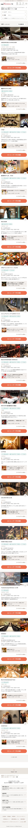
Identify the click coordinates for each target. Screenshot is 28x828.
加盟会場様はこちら (15, 819)
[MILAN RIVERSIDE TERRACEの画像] (14, 351)
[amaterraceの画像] (14, 717)
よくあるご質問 (23, 821)
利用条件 (13, 816)
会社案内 (4, 816)
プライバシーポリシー (21, 816)
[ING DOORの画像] (14, 212)
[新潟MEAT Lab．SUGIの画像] (14, 166)
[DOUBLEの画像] (14, 625)
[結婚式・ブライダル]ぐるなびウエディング (9, 775)
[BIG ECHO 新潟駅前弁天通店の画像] (14, 397)
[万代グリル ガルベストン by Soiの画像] (14, 258)
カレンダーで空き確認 (15, 67)
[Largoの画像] (14, 120)
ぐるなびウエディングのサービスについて (10, 821)
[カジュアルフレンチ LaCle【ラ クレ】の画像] (14, 304)
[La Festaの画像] (14, 443)
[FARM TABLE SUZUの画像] (14, 533)
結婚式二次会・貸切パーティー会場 (8, 776)
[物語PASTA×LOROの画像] (14, 79)
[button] (14, 788)
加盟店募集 (22, 819)
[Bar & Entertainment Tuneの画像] (14, 671)
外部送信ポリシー (6, 819)
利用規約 (9, 816)
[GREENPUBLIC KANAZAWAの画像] (14, 33)
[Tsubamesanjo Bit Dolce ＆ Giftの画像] (14, 579)
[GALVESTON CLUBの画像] (14, 489)
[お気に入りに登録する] (25, 40)
